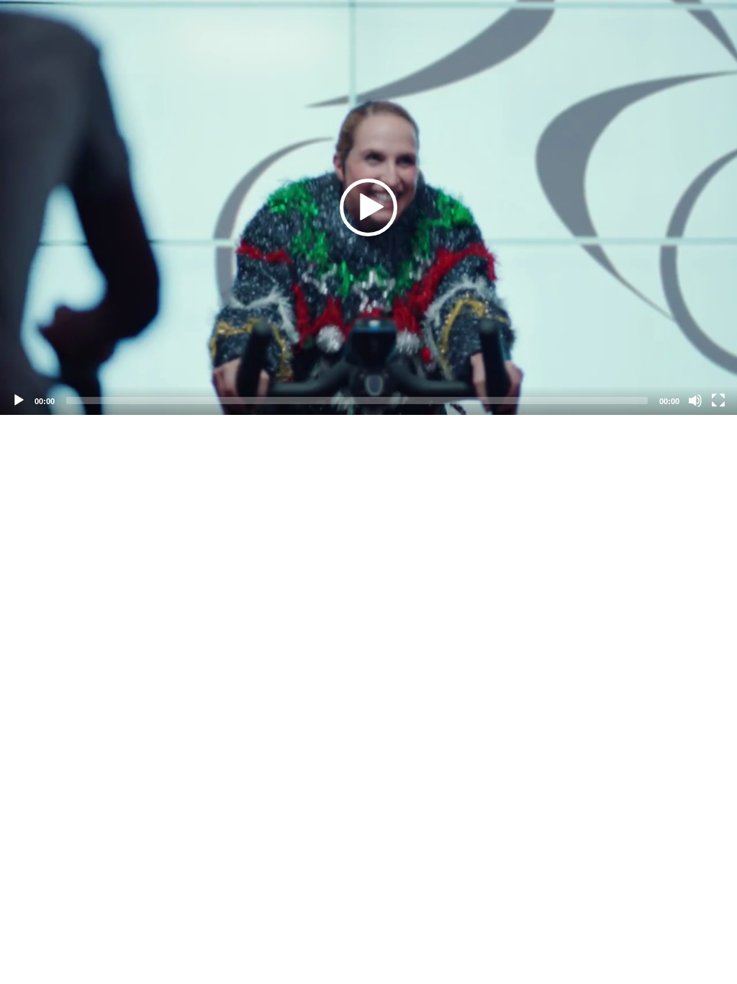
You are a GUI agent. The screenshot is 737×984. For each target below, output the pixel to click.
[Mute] (695, 400)
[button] (368, 207)
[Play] (19, 400)
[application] (368, 207)
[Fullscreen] (718, 400)
